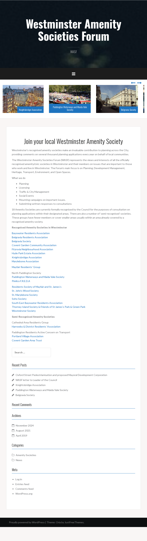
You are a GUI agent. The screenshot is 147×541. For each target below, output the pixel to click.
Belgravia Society (132, 109)
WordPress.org (23, 493)
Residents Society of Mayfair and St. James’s (36, 286)
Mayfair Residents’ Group (26, 267)
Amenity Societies (26, 455)
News (19, 460)
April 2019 (21, 435)
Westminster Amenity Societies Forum (73, 29)
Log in (18, 479)
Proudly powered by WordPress (27, 522)
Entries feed (22, 484)
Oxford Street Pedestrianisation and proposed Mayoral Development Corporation (61, 374)
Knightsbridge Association (34, 109)
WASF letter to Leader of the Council (36, 379)
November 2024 (25, 425)
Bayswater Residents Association (31, 233)
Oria (58, 522)
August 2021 (23, 430)
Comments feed (24, 488)
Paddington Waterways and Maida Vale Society (73, 108)
